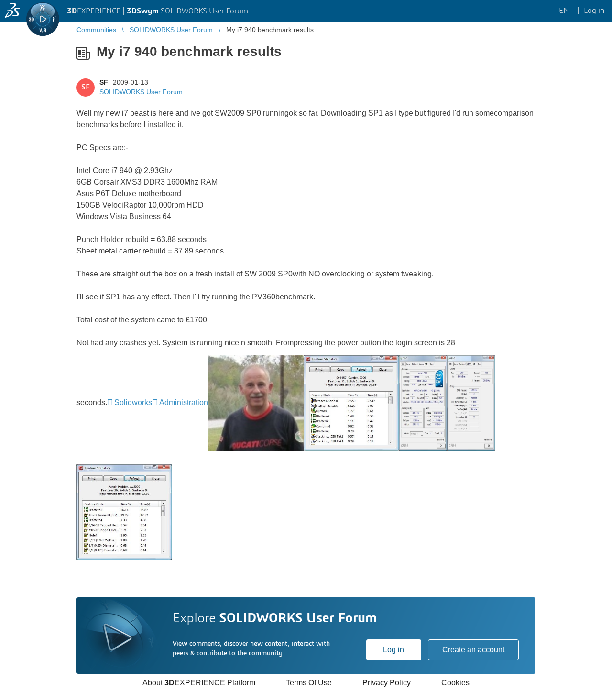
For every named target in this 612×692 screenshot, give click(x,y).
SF (103, 82)
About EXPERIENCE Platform (198, 683)
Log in (393, 650)
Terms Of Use (309, 683)
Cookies (455, 683)
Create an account (473, 650)
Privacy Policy (386, 683)
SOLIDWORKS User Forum (141, 92)
